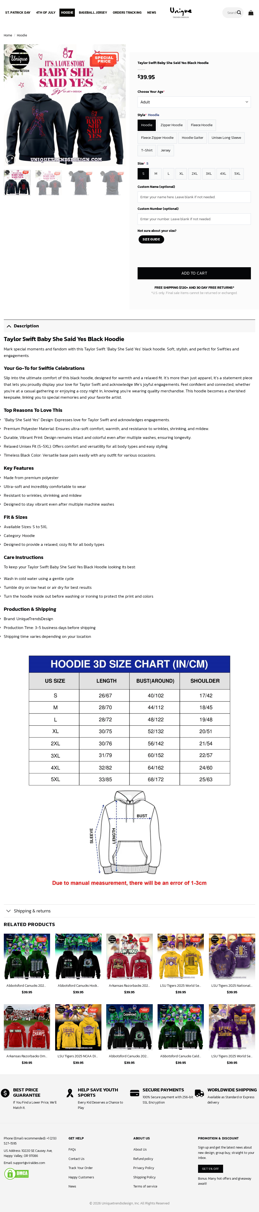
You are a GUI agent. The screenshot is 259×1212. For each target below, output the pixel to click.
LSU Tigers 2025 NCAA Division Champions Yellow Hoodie (78, 1056)
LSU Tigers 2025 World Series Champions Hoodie (232, 1056)
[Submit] (239, 12)
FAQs (72, 1149)
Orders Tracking (127, 12)
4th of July (45, 12)
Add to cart (194, 273)
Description (26, 326)
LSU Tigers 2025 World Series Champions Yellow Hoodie (180, 985)
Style (148, 115)
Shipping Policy (144, 1177)
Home (8, 35)
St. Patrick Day (17, 12)
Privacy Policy (143, 1167)
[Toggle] (9, 325)
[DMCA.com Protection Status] (16, 1173)
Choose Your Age (151, 91)
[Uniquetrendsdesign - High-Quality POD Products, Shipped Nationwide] (180, 12)
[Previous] (12, 105)
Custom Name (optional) (156, 186)
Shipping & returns (32, 911)
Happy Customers (81, 1177)
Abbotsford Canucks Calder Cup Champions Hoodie (180, 1056)
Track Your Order (81, 1167)
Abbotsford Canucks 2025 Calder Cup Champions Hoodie (27, 985)
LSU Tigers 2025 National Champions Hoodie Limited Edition (232, 985)
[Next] (116, 105)
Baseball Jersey (93, 12)
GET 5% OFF (210, 1168)
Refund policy (143, 1158)
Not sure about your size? (157, 230)
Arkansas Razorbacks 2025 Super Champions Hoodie (129, 985)
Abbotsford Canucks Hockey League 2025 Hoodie (78, 985)
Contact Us (76, 1158)
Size (143, 163)
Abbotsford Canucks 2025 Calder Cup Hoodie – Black (129, 1056)
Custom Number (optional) (158, 208)
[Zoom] (10, 160)
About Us (140, 1149)
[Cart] (251, 13)
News (151, 12)
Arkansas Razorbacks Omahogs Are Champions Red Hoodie (27, 1056)
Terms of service (145, 1186)
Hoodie (67, 12)
